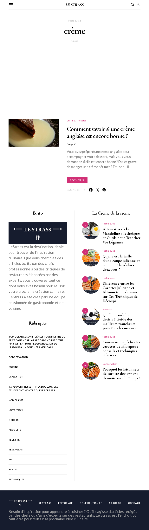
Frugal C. (71, 144)
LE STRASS (74, 4)
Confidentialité (91, 502)
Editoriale (65, 502)
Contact (134, 502)
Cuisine (71, 120)
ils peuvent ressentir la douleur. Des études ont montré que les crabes (33, 388)
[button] (138, 4)
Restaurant (17, 449)
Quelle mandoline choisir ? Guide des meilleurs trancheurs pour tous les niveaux (119, 322)
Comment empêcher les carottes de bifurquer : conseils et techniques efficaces (121, 349)
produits (15, 429)
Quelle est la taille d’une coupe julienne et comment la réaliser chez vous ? (121, 263)
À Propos (115, 502)
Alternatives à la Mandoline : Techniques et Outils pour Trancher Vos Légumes (121, 236)
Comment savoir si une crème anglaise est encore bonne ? (101, 132)
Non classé (16, 400)
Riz (10, 459)
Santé (13, 469)
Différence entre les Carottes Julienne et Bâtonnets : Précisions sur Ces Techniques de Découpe (120, 292)
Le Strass (45, 502)
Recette (82, 120)
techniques (16, 479)
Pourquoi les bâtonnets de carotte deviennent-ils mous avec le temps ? (121, 373)
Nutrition (16, 410)
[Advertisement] (74, 90)
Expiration (16, 376)
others (13, 419)
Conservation (18, 357)
